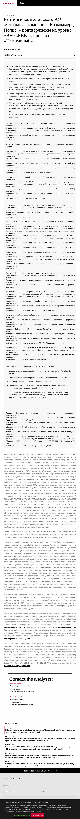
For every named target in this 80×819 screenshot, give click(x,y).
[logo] (8, 3)
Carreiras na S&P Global (9, 792)
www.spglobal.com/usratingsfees (17, 639)
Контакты (44, 786)
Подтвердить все (37, 815)
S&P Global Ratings (11, 778)
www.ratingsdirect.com (67, 627)
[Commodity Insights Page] (49, 770)
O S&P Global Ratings (9, 786)
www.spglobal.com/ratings (14, 627)
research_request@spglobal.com (17, 666)
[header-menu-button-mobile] (75, 3)
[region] (40, 809)
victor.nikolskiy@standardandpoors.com (22, 704)
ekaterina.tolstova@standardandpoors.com (23, 691)
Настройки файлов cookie (21, 815)
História (44, 792)
